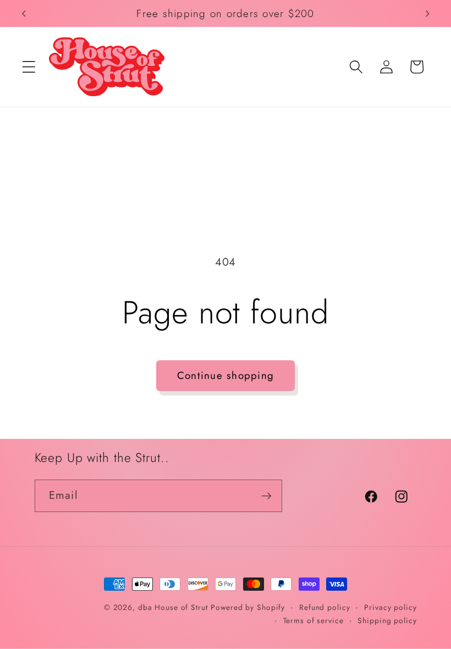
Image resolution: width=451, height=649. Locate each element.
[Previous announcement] (24, 13)
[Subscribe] (266, 496)
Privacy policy (390, 607)
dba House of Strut (173, 607)
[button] (29, 67)
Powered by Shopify (248, 607)
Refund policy (324, 607)
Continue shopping (225, 375)
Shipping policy (387, 620)
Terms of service (313, 620)
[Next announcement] (427, 13)
